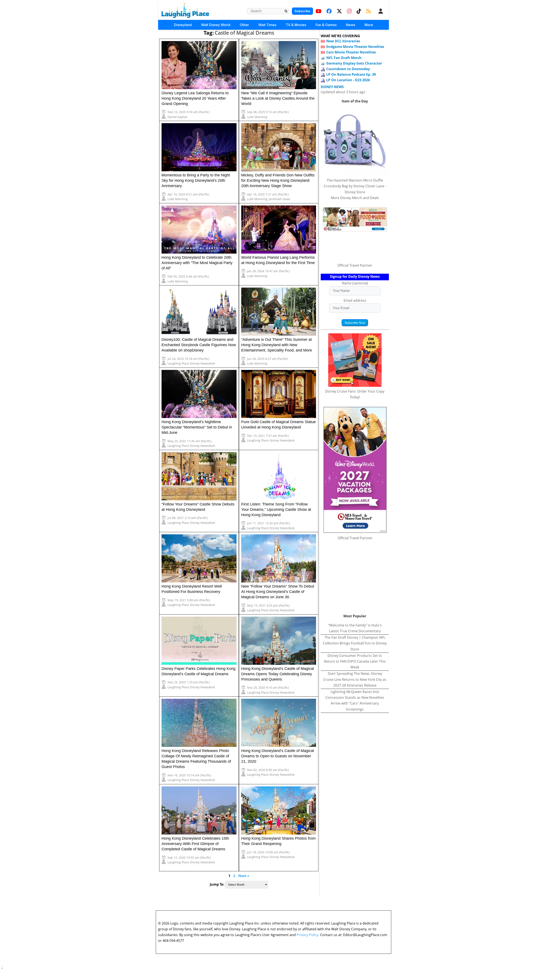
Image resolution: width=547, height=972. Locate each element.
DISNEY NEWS (332, 87)
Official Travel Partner (354, 265)
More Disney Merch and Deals (355, 197)
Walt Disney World (215, 25)
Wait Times (267, 25)
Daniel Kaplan (178, 117)
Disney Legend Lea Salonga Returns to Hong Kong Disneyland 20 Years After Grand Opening (195, 98)
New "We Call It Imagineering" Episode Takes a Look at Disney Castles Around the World (278, 98)
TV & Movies (296, 25)
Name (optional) (355, 283)
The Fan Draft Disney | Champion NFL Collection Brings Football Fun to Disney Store (355, 643)
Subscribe (302, 11)
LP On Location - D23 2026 (348, 80)
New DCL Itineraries (343, 41)
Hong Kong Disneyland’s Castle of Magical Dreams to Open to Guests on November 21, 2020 (277, 756)
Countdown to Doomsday (348, 68)
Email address (355, 300)
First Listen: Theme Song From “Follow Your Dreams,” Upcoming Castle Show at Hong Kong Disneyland (276, 509)
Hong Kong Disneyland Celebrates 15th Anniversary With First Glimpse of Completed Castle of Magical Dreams (195, 843)
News (350, 25)
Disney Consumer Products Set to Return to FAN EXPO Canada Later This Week (355, 661)
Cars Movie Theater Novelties (351, 52)
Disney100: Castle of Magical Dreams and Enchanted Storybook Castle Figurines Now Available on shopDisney (199, 344)
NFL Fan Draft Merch (344, 57)
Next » (243, 875)
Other (244, 25)
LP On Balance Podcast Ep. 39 (351, 74)
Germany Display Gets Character (354, 63)
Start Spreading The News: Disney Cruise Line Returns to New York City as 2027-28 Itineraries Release (354, 679)
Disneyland (183, 25)
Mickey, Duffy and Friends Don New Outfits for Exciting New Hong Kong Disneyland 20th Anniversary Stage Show (278, 180)
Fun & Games (326, 25)
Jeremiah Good (279, 199)
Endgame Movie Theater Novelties (355, 46)
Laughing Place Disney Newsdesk (191, 363)
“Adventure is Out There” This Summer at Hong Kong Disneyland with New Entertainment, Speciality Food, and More (276, 344)
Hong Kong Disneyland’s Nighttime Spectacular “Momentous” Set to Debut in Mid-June (197, 427)
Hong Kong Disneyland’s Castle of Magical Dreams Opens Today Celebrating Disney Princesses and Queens (277, 673)
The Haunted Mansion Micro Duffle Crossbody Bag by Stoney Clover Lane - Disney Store (355, 186)
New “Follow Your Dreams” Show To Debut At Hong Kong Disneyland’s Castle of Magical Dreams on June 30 (277, 591)
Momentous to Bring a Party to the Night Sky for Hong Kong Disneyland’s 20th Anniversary (196, 180)
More (369, 25)
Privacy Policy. (308, 934)
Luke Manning (257, 117)
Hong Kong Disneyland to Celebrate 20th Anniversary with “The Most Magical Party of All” (197, 262)
